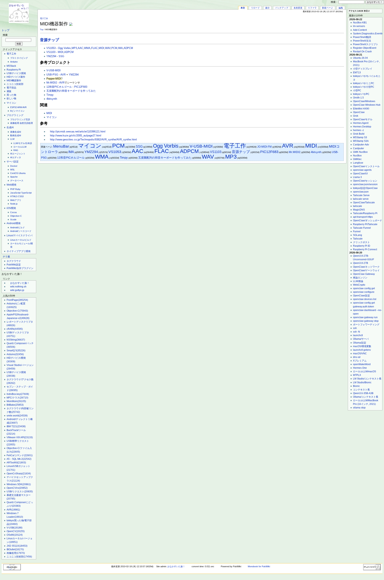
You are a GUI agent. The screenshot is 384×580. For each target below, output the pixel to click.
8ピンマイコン (17, 111)
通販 (9, 91)
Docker (13, 166)
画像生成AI (15, 132)
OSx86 (15, 534)
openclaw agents (362, 170)
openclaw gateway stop (366, 321)
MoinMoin (16, 401)
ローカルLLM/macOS (364, 371)
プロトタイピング (19, 58)
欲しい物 (11, 98)
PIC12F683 (80, 86)
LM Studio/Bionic (362, 382)
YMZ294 (51, 56)
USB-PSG (52, 74)
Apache (14, 177)
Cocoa (13, 212)
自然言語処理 (26, 123)
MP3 (74, 48)
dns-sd (356, 357)
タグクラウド (14, 261)
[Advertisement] (297, 22)
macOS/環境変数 (362, 346)
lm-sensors (359, 26)
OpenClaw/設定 (361, 295)
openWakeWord (362, 364)
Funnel (357, 231)
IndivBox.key (18, 394)
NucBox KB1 (360, 22)
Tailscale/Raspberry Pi (365, 213)
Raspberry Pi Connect (365, 249)
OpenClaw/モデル (362, 119)
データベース (16, 180)
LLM (12, 139)
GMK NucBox (360, 152)
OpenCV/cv (17, 488)
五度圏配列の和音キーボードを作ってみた (71, 90)
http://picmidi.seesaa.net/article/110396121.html (77, 131)
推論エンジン (360, 277)
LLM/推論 (358, 281)
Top (41, 29)
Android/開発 (14, 223)
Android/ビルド (17, 227)
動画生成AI (15, 135)
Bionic (356, 386)
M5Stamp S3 (360, 137)
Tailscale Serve (361, 195)
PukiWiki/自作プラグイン (20, 268)
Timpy (50, 94)
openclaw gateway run (365, 317)
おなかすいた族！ (19, 283)
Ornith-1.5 (358, 97)
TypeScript (26, 193)
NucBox (357, 155)
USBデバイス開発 (16, 73)
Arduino (14, 62)
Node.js (14, 204)
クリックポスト (361, 242)
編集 (341, 8)
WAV (108, 48)
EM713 (357, 72)
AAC (80, 48)
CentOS (14, 173)
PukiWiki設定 (14, 264)
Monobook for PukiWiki (259, 566)
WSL (12, 169)
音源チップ (49, 40)
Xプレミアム (360, 360)
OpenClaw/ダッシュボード (367, 220)
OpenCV (16, 531)
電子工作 (11, 53)
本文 (243, 8)
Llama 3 (357, 177)
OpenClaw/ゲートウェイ (366, 270)
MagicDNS (359, 209)
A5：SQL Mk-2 (19, 459)
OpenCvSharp (19, 473)
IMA (120, 48)
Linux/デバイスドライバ (19, 235)
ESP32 (13, 107)
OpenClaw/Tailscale (364, 202)
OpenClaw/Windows (364, 101)
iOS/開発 (11, 208)
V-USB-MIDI (53, 70)
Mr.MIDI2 (51, 82)
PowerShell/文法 (362, 40)
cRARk (15, 329)
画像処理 (14, 123)
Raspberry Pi (14, 69)
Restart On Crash (362, 51)
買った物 (11, 94)
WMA (87, 48)
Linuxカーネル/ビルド (20, 240)
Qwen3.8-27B (360, 263)
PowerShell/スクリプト (365, 44)
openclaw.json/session (365, 184)
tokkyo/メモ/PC (361, 94)
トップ (5, 30)
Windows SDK (19, 484)
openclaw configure (363, 292)
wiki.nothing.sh (18, 286)
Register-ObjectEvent (364, 48)
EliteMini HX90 (361, 108)
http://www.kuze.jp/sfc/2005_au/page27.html (75, 135)
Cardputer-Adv (361, 144)
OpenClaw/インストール (366, 166)
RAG (15, 150)
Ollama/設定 (359, 342)
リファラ (312, 8)
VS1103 (50, 52)
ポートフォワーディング (366, 324)
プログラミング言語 (20, 119)
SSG (61, 56)
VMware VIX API (20, 437)
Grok (355, 115)
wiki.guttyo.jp (17, 290)
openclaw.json (361, 191)
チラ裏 (6, 256)
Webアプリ (15, 200)
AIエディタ (15, 157)
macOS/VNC (360, 353)
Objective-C (16, 216)
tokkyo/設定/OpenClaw (365, 188)
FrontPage (17, 300)
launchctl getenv (362, 350)
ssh (355, 328)
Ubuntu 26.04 (360, 58)
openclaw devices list (364, 299)
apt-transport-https (363, 217)
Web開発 (11, 184)
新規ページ (327, 8)
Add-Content (360, 30)
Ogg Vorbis (64, 48)
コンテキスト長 (361, 389)
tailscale (357, 206)
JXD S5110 (17, 545)
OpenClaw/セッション (365, 180)
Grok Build (358, 133)
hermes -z (358, 130)
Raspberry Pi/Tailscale (365, 224)
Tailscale (358, 238)
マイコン (11, 102)
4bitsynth (51, 98)
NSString (16, 339)
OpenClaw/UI (360, 173)
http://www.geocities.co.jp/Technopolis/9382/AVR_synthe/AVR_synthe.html (93, 139)
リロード (255, 8)
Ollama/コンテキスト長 (365, 396)
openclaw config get (364, 288)
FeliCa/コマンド (20, 455)
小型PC (357, 90)
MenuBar (61, 146)
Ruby (17, 189)
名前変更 (298, 8)
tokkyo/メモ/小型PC (363, 86)
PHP (12, 189)
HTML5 (13, 196)
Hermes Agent (360, 123)
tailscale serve (361, 199)
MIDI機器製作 (14, 80)
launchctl (358, 335)
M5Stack (11, 66)
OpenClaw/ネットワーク (366, 266)
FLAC (94, 48)
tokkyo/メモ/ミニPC (363, 83)
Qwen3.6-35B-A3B (363, 393)
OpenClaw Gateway (364, 274)
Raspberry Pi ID (361, 245)
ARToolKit (16, 462)
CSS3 (21, 196)
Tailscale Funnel (362, 227)
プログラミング (15, 115)
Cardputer (358, 148)
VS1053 (51, 48)
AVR (24, 107)
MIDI (101, 48)
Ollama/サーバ (361, 339)
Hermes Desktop (362, 126)
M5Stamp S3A (361, 141)
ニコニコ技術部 (15, 84)
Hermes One (360, 367)
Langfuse (358, 162)
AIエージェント (17, 153)
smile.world (17, 415)
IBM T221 (16, 426)
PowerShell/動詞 (362, 37)
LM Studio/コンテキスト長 (367, 378)
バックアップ (281, 8)
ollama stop (359, 407)
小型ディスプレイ (362, 68)
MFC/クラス (17, 397)
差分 (267, 8)
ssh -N (356, 331)
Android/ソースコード (20, 231)
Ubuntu (22, 173)
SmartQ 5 (16, 350)
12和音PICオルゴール (59, 86)
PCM (114, 48)
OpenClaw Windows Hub (366, 104)
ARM (19, 107)
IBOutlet (15, 549)
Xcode (13, 219)
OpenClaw (359, 112)
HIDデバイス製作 (16, 76)
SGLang (357, 235)
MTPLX (357, 375)
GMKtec (357, 159)
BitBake (15, 404)
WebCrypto (359, 284)
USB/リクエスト (20, 491)
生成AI (10, 127)
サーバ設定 (13, 161)
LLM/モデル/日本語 (22, 143)
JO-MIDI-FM (264, 146)
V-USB (14, 527)
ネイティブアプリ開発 (19, 251)
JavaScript (15, 193)
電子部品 (11, 87)
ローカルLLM (19, 147)
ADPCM (128, 48)
